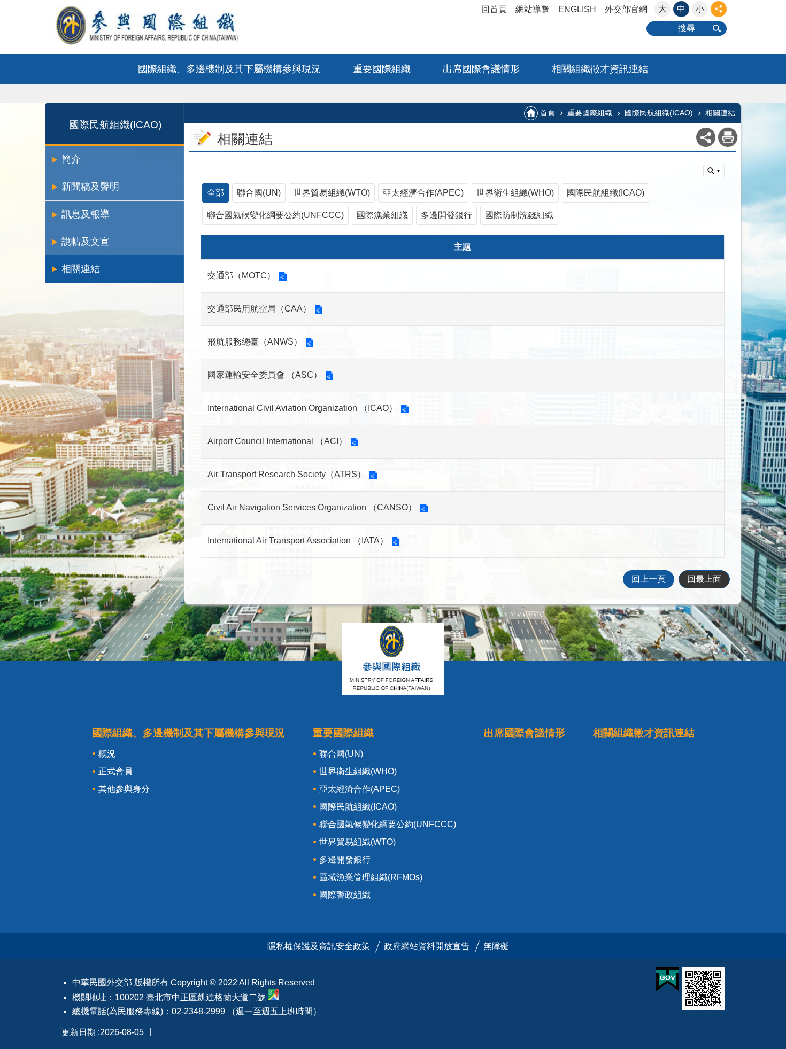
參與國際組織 (168, 25)
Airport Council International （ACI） (277, 441)
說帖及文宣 (85, 241)
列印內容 (728, 137)
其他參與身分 (124, 789)
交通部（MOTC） (241, 275)
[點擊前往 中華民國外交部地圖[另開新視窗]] (273, 997)
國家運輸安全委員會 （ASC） (264, 374)
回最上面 (704, 579)
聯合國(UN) (259, 192)
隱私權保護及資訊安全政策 (318, 946)
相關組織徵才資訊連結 (600, 69)
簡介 (71, 159)
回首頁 (494, 9)
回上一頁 (648, 579)
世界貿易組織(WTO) (332, 192)
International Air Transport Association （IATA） (297, 540)
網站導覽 (532, 9)
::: (3, 4)
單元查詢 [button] (714, 171)
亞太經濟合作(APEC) (423, 192)
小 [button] (700, 8)
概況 (106, 753)
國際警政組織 (345, 894)
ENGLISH (577, 9)
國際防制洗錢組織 (519, 215)
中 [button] (681, 8)
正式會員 (115, 771)
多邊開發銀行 (446, 215)
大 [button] (662, 8)
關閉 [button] (719, 9)
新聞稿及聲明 (90, 186)
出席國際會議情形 (481, 69)
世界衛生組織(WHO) (515, 192)
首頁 (547, 112)
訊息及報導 (85, 214)
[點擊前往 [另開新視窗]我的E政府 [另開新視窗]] (667, 979)
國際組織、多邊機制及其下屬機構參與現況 (229, 69)
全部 (215, 192)
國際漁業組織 (382, 215)
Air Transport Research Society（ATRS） (286, 474)
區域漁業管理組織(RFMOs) (370, 877)
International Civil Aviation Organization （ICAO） (302, 408)
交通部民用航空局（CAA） (259, 308)
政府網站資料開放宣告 (426, 946)
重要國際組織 (382, 69)
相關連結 (80, 268)
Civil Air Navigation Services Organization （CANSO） (312, 507)
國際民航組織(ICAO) (659, 112)
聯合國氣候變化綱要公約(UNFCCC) (275, 215)
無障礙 (496, 946)
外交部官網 (626, 9)
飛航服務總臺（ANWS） (254, 341)
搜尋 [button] (686, 28)
